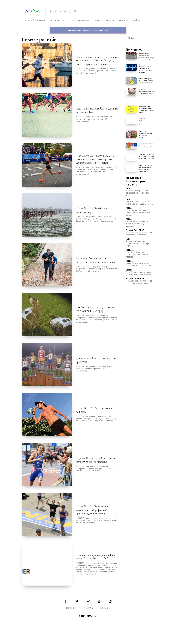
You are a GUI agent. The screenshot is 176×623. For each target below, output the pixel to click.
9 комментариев (88, 73)
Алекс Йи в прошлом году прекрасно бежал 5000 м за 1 (139, 264)
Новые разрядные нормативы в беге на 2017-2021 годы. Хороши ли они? (146, 109)
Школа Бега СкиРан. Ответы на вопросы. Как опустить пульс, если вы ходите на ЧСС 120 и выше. (146, 68)
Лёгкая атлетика (90, 572)
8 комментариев (87, 522)
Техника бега (102, 69)
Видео (109, 20)
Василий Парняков (35, 20)
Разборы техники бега (95, 167)
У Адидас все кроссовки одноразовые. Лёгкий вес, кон (138, 192)
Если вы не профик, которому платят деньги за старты (139, 233)
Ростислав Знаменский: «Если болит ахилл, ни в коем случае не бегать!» (146, 156)
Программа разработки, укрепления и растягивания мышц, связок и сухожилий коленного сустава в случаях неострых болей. (146, 95)
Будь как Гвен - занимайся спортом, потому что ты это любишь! (96, 459)
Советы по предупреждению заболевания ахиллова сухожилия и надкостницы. (146, 122)
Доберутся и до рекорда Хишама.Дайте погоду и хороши (137, 223)
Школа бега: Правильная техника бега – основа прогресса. (145, 134)
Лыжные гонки (96, 567)
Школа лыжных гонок (95, 563)
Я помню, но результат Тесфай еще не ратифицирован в (139, 282)
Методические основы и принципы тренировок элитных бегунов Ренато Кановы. (146, 146)
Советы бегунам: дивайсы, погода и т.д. (93, 218)
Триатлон (101, 366)
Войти (136, 20)
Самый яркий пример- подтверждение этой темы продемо (138, 254)
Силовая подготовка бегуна (97, 267)
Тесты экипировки (78, 20)
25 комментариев (95, 271)
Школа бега (57, 20)
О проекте (70, 608)
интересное (90, 69)
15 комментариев (95, 471)
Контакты (123, 20)
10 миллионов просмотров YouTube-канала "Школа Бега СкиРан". (96, 556)
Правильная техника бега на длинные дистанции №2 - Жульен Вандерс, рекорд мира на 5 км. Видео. (97, 60)
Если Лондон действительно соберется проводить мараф (138, 273)
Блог (97, 20)
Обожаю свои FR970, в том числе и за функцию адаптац (139, 203)
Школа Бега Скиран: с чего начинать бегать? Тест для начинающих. (146, 80)
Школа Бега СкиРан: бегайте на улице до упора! (93, 210)
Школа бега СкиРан (96, 170)
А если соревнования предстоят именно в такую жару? (138, 243)
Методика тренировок (105, 219)
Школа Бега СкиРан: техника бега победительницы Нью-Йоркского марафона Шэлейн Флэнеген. (95, 159)
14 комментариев (105, 221)
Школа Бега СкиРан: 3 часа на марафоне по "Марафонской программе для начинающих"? (92, 510)
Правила (88, 608)
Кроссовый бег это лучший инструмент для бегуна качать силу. (96, 260)
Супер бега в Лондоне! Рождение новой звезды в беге (138, 212)
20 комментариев (105, 421)
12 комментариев (87, 574)
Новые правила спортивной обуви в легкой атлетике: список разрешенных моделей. (146, 56)
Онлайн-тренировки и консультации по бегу (88, 30)
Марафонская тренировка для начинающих (96, 564)
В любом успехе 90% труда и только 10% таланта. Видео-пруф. (95, 309)
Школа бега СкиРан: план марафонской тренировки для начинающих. (145, 168)
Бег (106, 71)
